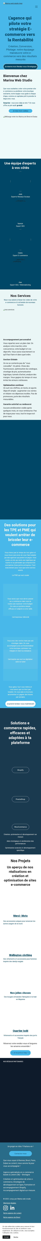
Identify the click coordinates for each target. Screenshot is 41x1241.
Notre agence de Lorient (12, 1213)
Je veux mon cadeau (20, 111)
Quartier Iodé (20, 1030)
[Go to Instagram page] (6, 1208)
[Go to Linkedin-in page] (12, 1208)
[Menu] (36, 7)
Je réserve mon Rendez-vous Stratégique (20, 67)
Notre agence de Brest (11, 1217)
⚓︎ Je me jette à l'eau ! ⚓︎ (20, 1053)
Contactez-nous (20, 1154)
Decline (16, 1237)
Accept (6, 1237)
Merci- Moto (20, 915)
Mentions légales (9, 1203)
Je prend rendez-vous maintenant (20, 515)
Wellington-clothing (20, 955)
